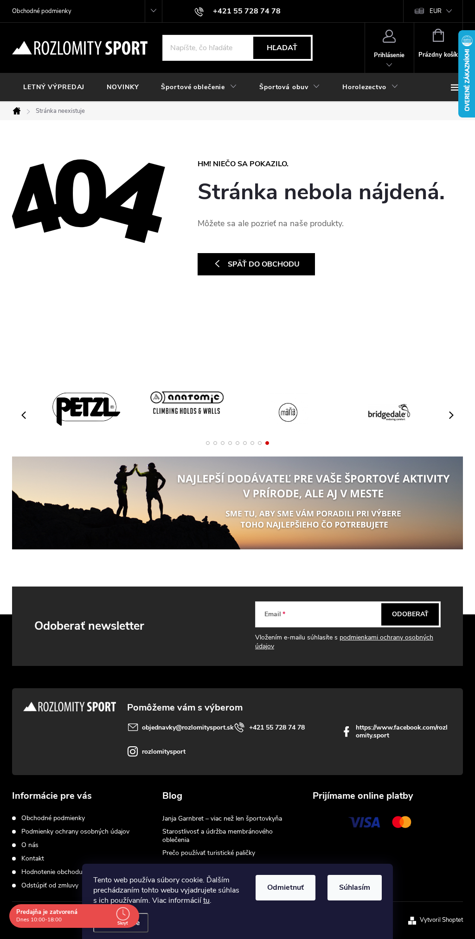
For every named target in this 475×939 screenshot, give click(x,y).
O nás (30, 845)
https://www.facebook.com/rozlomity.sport (402, 731)
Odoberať (410, 614)
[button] (208, 443)
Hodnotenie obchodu (52, 871)
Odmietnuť (285, 887)
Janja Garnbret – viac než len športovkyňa (222, 818)
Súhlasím (354, 887)
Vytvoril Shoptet (441, 920)
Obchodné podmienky (41, 11)
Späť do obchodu (264, 264)
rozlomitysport (164, 751)
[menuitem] (54, 87)
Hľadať (282, 48)
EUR (436, 11)
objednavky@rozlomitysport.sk (188, 727)
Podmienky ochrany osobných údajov (75, 831)
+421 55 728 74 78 (277, 727)
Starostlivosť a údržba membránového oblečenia (217, 835)
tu (206, 900)
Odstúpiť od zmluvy (49, 885)
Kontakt (32, 858)
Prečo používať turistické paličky (208, 852)
